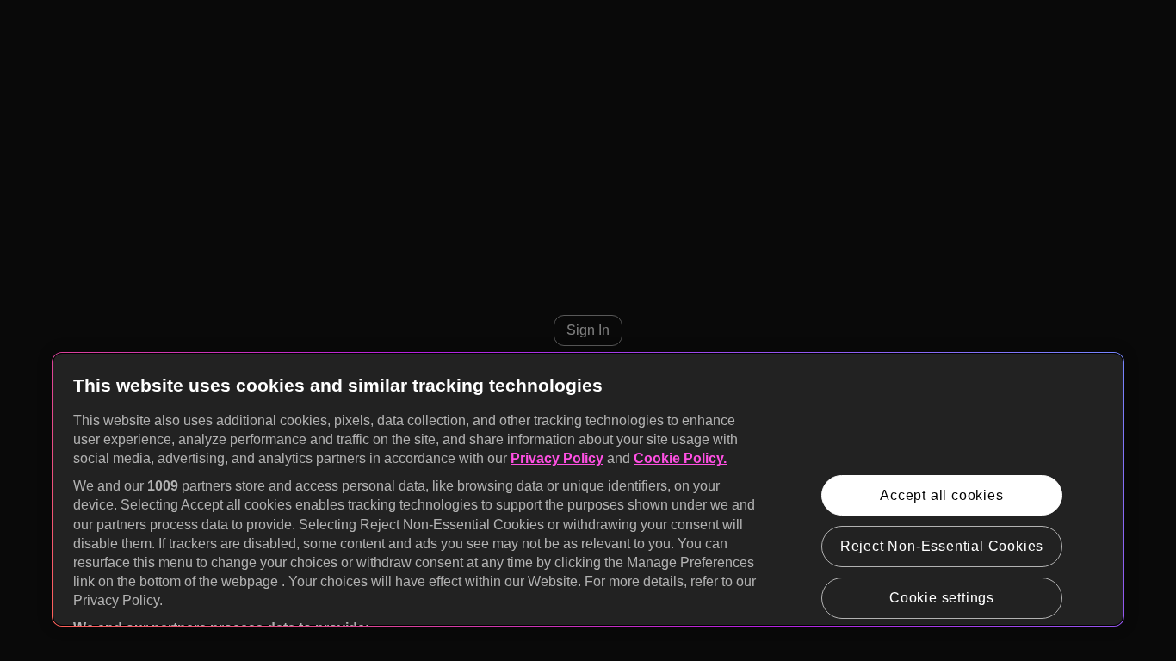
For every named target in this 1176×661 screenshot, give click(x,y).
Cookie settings (941, 597)
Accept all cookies (941, 495)
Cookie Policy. (680, 458)
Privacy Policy (557, 458)
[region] (588, 489)
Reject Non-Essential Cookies (941, 546)
